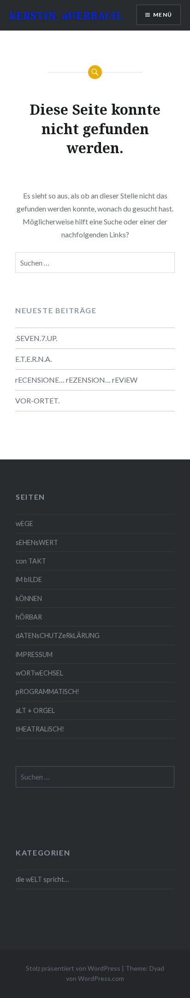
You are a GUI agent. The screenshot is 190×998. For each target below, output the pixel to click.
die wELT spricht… (42, 879)
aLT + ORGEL (35, 710)
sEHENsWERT (37, 542)
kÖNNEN (29, 598)
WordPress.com (101, 978)
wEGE (24, 523)
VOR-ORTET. (37, 400)
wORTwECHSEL (39, 673)
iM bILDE (29, 579)
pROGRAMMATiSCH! (47, 691)
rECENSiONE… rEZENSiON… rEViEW (76, 379)
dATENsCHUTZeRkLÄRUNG (58, 635)
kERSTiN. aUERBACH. (66, 15)
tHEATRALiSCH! (40, 729)
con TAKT (31, 561)
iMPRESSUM (34, 654)
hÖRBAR (29, 617)
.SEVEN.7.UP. (36, 338)
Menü (162, 14)
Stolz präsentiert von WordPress (73, 968)
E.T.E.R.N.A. (33, 358)
